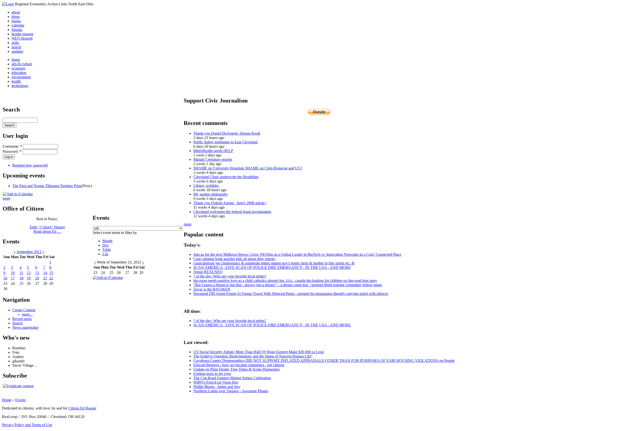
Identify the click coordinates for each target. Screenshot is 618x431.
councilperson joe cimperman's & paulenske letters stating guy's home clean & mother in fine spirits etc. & (273, 263)
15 (51, 273)
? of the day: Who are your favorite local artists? (229, 276)
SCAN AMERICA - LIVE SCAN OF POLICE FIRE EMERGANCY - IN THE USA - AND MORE (272, 267)
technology (20, 86)
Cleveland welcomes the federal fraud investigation (232, 212)
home (16, 60)
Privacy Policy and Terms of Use (27, 425)
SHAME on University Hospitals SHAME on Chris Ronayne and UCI (247, 168)
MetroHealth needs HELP (213, 151)
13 (37, 273)
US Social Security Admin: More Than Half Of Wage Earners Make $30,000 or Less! (258, 352)
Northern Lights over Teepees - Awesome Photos (230, 391)
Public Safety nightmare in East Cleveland (225, 142)
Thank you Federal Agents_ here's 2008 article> (230, 203)
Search (17, 323)
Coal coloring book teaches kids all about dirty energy (234, 259)
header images (22, 34)
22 (51, 278)
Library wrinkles (206, 185)
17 (13, 278)
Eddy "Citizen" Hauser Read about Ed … (47, 229)
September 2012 (29, 252)
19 (29, 278)
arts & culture (22, 64)
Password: (12, 151)
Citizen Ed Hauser (82, 408)
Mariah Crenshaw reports (212, 159)
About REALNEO (208, 272)
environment (21, 77)
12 (29, 273)
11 (21, 273)
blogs (16, 17)
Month (107, 241)
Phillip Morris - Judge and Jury (216, 387)
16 (5, 278)
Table (106, 250)
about (16, 12)
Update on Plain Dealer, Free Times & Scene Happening (236, 369)
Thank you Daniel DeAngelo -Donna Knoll (226, 133)
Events (20, 400)
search (16, 47)
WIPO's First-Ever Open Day (216, 382)
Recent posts (22, 319)
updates (17, 51)
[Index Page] (8, 4)
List (105, 254)
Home (6, 400)
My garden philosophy (210, 194)
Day (105, 245)
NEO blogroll (22, 38)
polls (15, 43)
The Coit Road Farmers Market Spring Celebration (232, 378)
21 (45, 278)
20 (37, 278)
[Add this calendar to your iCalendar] (18, 194)
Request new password (30, 165)
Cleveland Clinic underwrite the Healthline (226, 177)
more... (27, 314)
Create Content (23, 310)
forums (17, 30)
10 (13, 273)
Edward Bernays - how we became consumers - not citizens (238, 365)
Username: (12, 146)
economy (19, 68)
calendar (18, 25)
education (19, 73)
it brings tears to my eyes (212, 374)
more (6, 198)
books (16, 21)
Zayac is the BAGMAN (211, 289)
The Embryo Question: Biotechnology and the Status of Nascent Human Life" (253, 356)
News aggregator (25, 327)
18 (21, 278)
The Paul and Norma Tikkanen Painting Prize (47, 186)
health (16, 81)
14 (45, 273)
